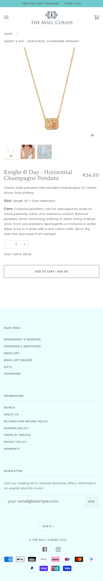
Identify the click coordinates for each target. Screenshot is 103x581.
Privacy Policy (15, 441)
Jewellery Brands (18, 360)
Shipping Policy (16, 428)
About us (11, 414)
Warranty (12, 448)
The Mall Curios (45, 539)
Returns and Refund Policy (26, 421)
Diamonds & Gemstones (22, 346)
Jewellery (12, 353)
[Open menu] (11, 17)
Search (9, 407)
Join (91, 501)
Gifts (8, 367)
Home (8, 34)
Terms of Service (17, 435)
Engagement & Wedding (22, 339)
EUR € (47, 526)
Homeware (12, 373)
